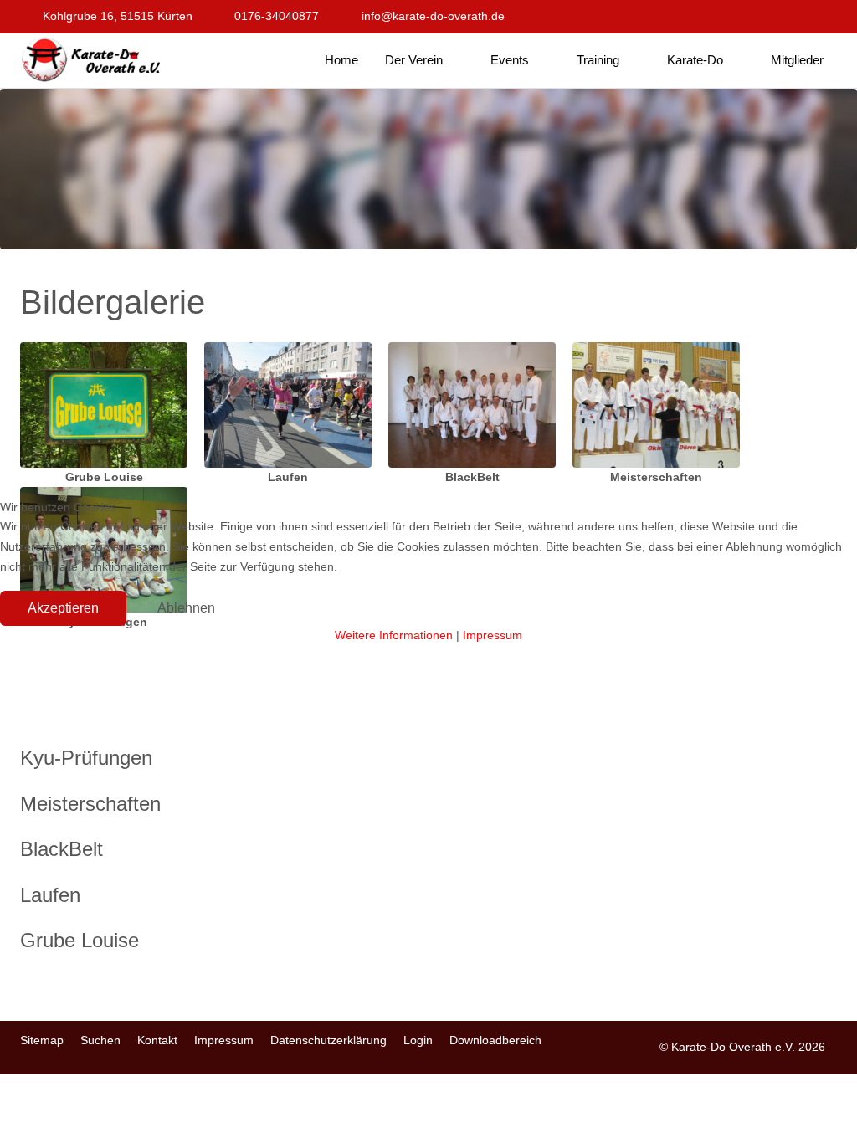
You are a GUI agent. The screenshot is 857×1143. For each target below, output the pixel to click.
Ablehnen (186, 608)
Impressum (492, 635)
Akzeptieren (63, 608)
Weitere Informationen (394, 635)
